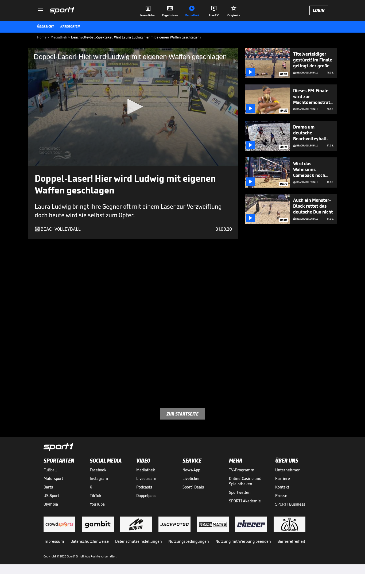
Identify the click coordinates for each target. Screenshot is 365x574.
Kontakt (282, 487)
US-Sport (51, 495)
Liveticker (191, 478)
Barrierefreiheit (291, 541)
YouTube (97, 504)
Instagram (99, 478)
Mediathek (145, 469)
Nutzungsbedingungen (188, 541)
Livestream (146, 478)
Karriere (282, 478)
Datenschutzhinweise (90, 541)
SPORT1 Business (290, 504)
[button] (133, 106)
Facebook (98, 469)
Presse (281, 495)
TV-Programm (241, 469)
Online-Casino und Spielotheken (245, 481)
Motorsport (53, 478)
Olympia (51, 504)
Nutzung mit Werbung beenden (243, 541)
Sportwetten (240, 492)
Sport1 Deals (193, 487)
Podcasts (144, 487)
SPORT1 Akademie (245, 500)
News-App (191, 469)
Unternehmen (288, 469)
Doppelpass (146, 495)
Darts (48, 487)
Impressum (54, 541)
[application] (133, 107)
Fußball (50, 469)
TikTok (95, 495)
